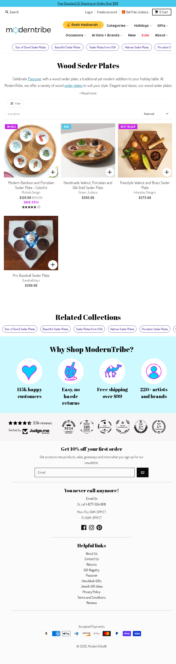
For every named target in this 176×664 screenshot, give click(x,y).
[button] (53, 172)
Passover (35, 78)
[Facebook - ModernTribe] (84, 527)
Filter (18, 103)
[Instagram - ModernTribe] (91, 527)
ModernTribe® (97, 646)
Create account (107, 12)
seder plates (73, 85)
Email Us (91, 498)
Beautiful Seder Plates (67, 47)
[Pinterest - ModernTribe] (99, 527)
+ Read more (88, 93)
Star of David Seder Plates (30, 47)
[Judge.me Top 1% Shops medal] (141, 427)
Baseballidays (31, 280)
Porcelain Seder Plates (155, 329)
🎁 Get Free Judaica (134, 12)
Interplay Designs (145, 192)
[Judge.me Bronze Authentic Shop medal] (123, 427)
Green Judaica (88, 192)
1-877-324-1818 (96, 504)
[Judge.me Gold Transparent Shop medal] (105, 427)
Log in (89, 12)
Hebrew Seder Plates (137, 47)
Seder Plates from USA (102, 47)
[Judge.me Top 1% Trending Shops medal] (159, 427)
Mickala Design (31, 192)
